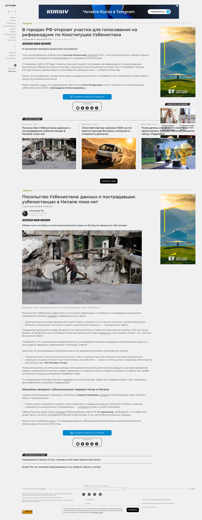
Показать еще (109, 181)
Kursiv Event (11, 40)
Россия (37, 43)
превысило (105, 333)
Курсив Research (10, 34)
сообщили (83, 407)
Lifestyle (12, 37)
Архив (88, 503)
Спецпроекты (11, 58)
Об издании (90, 500)
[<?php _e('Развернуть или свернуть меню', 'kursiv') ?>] (15, 65)
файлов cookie (97, 512)
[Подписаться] (124, 489)
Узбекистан (11, 71)
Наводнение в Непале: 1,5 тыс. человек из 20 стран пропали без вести (61, 459)
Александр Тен (36, 211)
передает (52, 316)
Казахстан (12, 69)
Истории (13, 20)
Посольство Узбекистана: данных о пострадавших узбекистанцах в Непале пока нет (46, 131)
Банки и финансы (9, 26)
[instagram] (89, 494)
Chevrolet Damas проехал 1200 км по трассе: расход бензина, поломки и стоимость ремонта (107, 131)
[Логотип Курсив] (10, 5)
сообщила (92, 55)
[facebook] (83, 494)
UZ (12, 11)
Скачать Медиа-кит (149, 507)
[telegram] (94, 494)
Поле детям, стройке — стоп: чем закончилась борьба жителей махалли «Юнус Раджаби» (167, 131)
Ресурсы (13, 29)
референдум (27, 43)
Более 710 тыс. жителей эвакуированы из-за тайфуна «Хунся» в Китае (61, 467)
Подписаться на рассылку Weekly (96, 486)
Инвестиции (11, 23)
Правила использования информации (156, 500)
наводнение (27, 220)
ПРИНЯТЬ (132, 510)
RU (8, 11)
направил (104, 395)
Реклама (12, 55)
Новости (13, 17)
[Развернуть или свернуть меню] (15, 47)
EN (15, 11)
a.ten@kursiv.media (36, 215)
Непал (36, 220)
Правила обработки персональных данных (158, 503)
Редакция (12, 53)
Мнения (13, 32)
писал (43, 85)
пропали (68, 379)
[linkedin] (100, 494)
